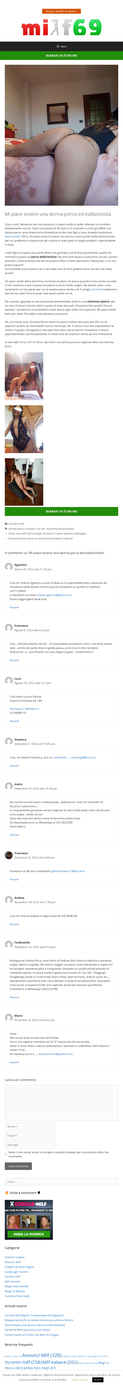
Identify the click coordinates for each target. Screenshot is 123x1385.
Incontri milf (16, 523)
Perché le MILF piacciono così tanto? (27, 1330)
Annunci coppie (15, 1257)
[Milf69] (62, 27)
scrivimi (96, 289)
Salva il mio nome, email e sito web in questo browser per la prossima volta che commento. (58, 1154)
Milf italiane (12, 1281)
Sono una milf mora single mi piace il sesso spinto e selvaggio (47, 533)
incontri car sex (35, 528)
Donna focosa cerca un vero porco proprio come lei (40, 538)
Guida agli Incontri (17, 1272)
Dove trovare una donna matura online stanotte (35, 1325)
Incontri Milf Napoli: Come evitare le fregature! (34, 1315)
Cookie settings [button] (79, 1379)
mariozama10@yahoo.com (55, 1054)
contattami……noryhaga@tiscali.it (74, 757)
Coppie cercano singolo (19, 1267)
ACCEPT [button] (98, 1379)
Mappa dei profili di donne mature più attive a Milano (39, 1320)
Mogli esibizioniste (17, 1286)
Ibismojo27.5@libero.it (24, 709)
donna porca (16, 528)
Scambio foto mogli (17, 1296)
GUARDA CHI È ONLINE (61, 55)
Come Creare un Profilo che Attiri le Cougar (32, 1335)
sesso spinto (12, 236)
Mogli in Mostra (15, 1291)
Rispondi (14, 607)
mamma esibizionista (60, 528)
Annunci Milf (13, 1262)
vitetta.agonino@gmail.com (54, 595)
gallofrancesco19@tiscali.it (68, 871)
